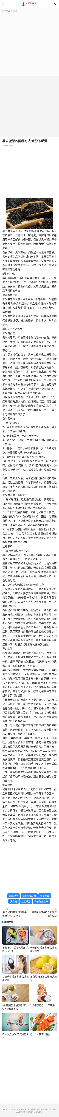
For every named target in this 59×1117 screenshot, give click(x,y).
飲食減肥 (6, 11)
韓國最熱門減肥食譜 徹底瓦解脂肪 (44, 914)
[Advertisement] (29, 43)
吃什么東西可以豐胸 (40, 1034)
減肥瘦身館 (29, 4)
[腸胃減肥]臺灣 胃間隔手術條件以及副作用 (14, 914)
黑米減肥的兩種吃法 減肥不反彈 (24, 141)
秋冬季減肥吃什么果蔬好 (42, 1005)
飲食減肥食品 (41, 901)
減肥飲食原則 (29, 895)
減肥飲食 (13, 895)
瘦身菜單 (44, 895)
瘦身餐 (13, 901)
